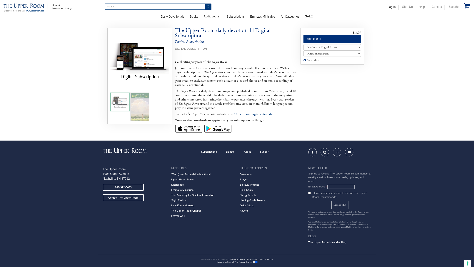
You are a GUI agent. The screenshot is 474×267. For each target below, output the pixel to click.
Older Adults (247, 205)
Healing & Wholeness (252, 200)
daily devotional (191, 174)
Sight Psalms (178, 200)
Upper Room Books (182, 179)
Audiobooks (211, 16)
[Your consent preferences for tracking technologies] (467, 263)
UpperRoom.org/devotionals (253, 114)
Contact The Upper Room (123, 197)
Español (453, 6)
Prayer (244, 179)
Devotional (246, 174)
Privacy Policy (252, 259)
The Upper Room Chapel (186, 210)
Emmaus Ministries (262, 16)
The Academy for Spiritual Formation (192, 195)
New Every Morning (182, 205)
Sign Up (407, 6)
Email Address (317, 186)
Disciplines (177, 184)
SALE (309, 16)
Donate (230, 151)
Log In (392, 7)
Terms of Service (238, 259)
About (247, 151)
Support (264, 151)
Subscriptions (236, 16)
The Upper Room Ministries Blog (327, 242)
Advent (244, 210)
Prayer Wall (178, 215)
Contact (437, 6)
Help (422, 7)
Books (194, 16)
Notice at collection (225, 262)
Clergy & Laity (248, 195)
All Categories (290, 16)
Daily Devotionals (172, 16)
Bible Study (246, 189)
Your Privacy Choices (243, 262)
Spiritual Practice (249, 184)
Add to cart (314, 38)
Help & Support (266, 259)
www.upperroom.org (35, 11)
